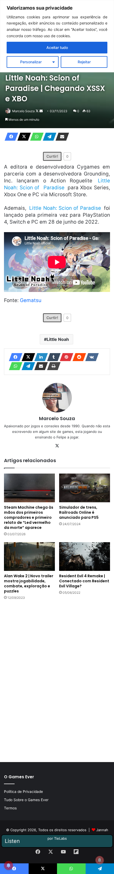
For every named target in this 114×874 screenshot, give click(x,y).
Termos (10, 808)
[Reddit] (77, 357)
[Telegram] (48, 137)
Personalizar (31, 62)
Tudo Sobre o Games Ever (26, 800)
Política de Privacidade (23, 791)
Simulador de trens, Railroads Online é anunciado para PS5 (79, 512)
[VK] (90, 357)
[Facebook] (10, 137)
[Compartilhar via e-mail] (60, 137)
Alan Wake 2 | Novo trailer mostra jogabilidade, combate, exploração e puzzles (28, 583)
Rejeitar (84, 62)
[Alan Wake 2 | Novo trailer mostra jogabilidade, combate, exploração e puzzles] (29, 556)
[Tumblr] (52, 357)
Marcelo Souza (23, 111)
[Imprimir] (52, 366)
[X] (22, 137)
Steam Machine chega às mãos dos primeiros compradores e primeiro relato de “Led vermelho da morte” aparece (28, 517)
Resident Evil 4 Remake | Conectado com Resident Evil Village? (84, 581)
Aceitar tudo (57, 47)
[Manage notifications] (99, 860)
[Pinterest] (65, 357)
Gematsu (30, 300)
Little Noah (58, 339)
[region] (57, 36)
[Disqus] (57, 680)
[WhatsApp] (35, 137)
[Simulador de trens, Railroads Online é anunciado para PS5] (84, 488)
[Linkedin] (39, 357)
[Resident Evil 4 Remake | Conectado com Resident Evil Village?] (84, 556)
